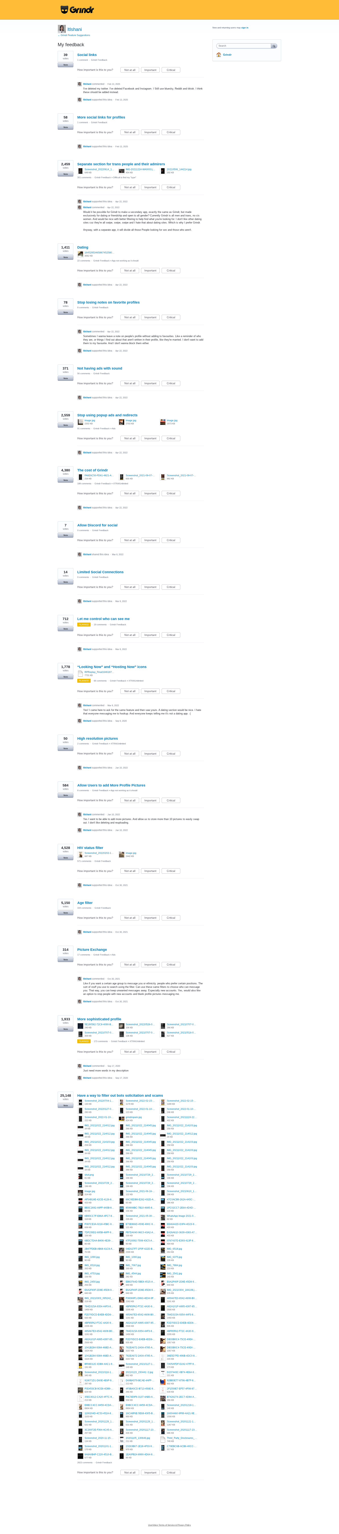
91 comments (83, 428)
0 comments (83, 530)
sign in (244, 27)
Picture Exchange (92, 950)
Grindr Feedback (99, 60)
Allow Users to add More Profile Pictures (111, 785)
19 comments (100, 624)
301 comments (84, 177)
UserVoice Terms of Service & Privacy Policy (169, 1525)
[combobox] (244, 45)
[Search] (274, 45)
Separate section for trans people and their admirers (121, 164)
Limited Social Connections (100, 572)
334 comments (84, 908)
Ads (114, 428)
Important (152, 70)
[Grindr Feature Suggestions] (77, 10)
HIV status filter (90, 848)
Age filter (85, 903)
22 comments (83, 260)
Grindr (227, 54)
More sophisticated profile (99, 1019)
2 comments (83, 743)
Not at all (131, 70)
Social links (87, 55)
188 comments (84, 483)
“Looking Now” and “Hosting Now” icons (112, 667)
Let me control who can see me (103, 619)
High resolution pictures (97, 738)
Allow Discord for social (97, 525)
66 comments (100, 681)
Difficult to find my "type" (124, 177)
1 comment (82, 60)
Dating (82, 247)
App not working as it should (125, 260)
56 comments (83, 373)
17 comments (83, 955)
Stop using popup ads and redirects (107, 415)
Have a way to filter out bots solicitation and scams (120, 1095)
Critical (173, 70)
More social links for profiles (101, 117)
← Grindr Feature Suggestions (74, 35)
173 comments (101, 1041)
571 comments (84, 861)
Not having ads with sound (99, 368)
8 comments (83, 307)
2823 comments (85, 1462)
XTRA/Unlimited (120, 483)
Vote (65, 65)
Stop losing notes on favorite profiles (108, 302)
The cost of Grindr (92, 470)
